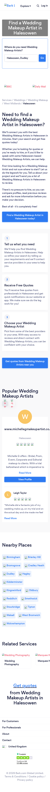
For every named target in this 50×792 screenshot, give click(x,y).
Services (7, 100)
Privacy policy (25, 780)
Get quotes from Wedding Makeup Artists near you (25, 363)
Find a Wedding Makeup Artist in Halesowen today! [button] (25, 216)
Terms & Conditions (15, 776)
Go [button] (42, 58)
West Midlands (12, 103)
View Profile (25, 479)
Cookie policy (36, 776)
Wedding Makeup (38, 100)
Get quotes (25, 685)
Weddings (19, 100)
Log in (44, 5)
